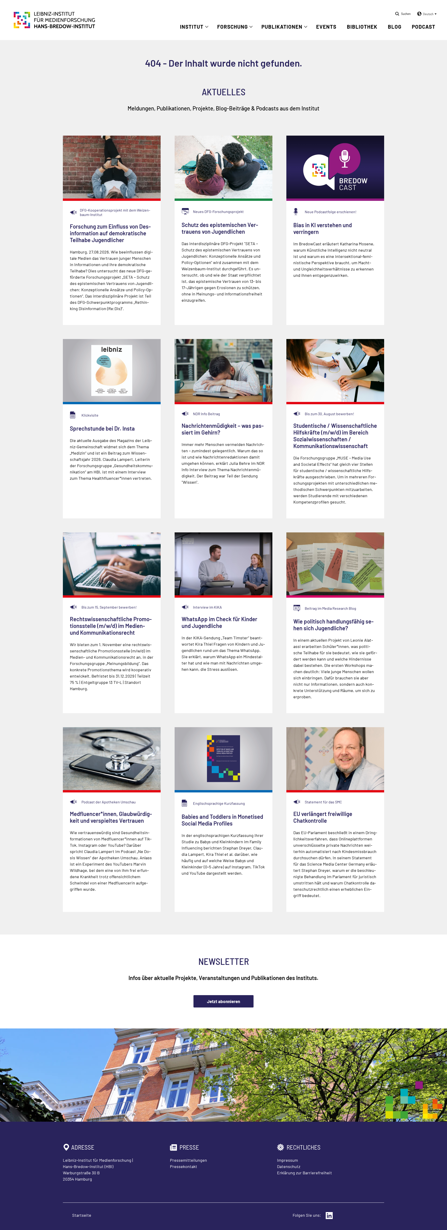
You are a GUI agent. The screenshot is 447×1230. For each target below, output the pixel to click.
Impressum (287, 1160)
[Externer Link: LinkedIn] (329, 1215)
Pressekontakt (183, 1166)
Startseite (81, 1215)
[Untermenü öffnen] (206, 27)
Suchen (406, 14)
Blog (394, 27)
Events (326, 27)
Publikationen (281, 27)
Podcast (423, 27)
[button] (426, 14)
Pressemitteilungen (188, 1160)
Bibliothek (362, 27)
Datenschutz (288, 1166)
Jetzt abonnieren (223, 1001)
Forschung (232, 27)
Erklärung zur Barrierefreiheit (304, 1172)
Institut (191, 27)
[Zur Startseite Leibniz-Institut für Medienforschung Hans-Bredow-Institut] (54, 26)
